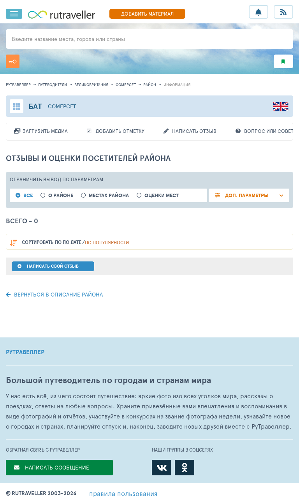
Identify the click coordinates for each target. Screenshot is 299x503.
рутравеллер (18, 84)
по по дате (51, 242)
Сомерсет (126, 84)
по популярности (107, 242)
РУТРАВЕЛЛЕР (25, 352)
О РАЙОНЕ (60, 195)
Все (28, 195)
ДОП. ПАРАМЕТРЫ (246, 195)
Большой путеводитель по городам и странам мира (108, 380)
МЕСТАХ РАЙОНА (109, 195)
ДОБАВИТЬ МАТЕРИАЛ (147, 13)
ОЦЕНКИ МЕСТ (161, 195)
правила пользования (123, 493)
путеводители (52, 84)
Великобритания (91, 84)
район (149, 84)
